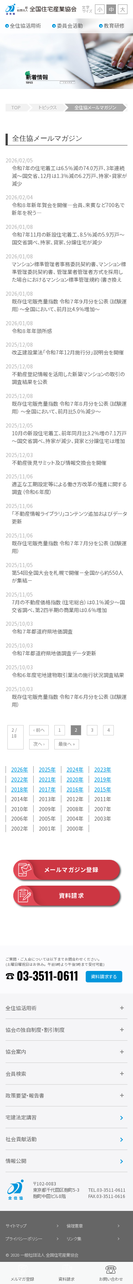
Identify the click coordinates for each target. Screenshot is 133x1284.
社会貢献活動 (21, 1139)
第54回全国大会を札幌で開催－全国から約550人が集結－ (67, 576)
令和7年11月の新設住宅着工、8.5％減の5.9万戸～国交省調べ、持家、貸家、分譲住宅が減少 (68, 238)
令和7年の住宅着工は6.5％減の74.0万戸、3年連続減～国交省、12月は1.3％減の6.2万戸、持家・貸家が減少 (69, 175)
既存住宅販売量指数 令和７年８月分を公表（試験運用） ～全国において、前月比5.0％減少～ (69, 407)
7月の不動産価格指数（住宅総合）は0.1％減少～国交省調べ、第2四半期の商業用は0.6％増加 (68, 606)
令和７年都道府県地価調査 (42, 631)
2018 (17, 789)
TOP (16, 107)
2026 (17, 769)
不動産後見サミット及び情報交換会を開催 (59, 462)
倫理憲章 (74, 1226)
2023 (100, 769)
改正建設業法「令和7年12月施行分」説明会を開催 (68, 352)
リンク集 (73, 1239)
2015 (100, 789)
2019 (100, 779)
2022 (17, 779)
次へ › (39, 744)
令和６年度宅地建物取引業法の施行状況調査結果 (68, 675)
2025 (45, 769)
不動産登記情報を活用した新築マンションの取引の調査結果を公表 (68, 377)
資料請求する (104, 976)
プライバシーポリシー (24, 1239)
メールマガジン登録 (71, 869)
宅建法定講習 (21, 1117)
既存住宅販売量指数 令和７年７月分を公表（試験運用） (69, 547)
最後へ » (66, 744)
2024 (72, 769)
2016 (72, 789)
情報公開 (16, 1160)
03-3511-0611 (47, 976)
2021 (45, 779)
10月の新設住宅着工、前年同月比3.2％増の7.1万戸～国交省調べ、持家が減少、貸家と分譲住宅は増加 (69, 436)
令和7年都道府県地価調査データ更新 (54, 653)
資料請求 (71, 895)
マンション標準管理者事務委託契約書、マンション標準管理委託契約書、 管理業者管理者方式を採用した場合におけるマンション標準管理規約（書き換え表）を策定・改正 (69, 275)
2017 (45, 789)
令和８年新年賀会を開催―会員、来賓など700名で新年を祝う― (68, 208)
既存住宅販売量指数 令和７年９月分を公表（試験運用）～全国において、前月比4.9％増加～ (69, 305)
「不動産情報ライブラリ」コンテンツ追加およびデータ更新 (69, 517)
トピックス (47, 107)
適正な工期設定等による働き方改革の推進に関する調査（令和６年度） (69, 487)
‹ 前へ (39, 730)
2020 (72, 779)
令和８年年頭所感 (32, 330)
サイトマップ (16, 1226)
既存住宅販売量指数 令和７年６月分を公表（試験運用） (69, 700)
